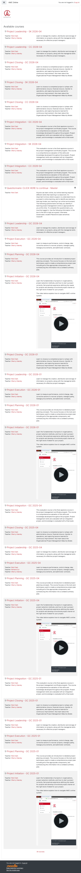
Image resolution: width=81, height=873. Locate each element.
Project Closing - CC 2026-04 (22, 102)
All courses (40, 852)
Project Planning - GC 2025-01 (23, 751)
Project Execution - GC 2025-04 (24, 563)
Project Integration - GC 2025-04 (24, 505)
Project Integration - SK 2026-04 (24, 144)
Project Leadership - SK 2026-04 (24, 31)
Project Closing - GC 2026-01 (22, 354)
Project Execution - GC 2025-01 (23, 736)
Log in (77, 2)
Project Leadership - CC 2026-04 (24, 47)
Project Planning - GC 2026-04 (23, 254)
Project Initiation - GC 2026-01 (23, 427)
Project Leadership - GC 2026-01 (24, 374)
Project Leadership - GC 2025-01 (24, 720)
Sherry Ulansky (16, 38)
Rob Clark (14, 36)
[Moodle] (11, 865)
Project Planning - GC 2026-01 (23, 405)
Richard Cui (15, 569)
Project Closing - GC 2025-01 (22, 700)
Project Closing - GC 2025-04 (22, 527)
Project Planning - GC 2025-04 (23, 578)
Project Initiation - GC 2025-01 (23, 773)
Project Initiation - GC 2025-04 (23, 600)
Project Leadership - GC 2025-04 (24, 547)
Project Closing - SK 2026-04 (22, 82)
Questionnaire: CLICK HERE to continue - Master (32, 188)
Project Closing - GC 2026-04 (22, 62)
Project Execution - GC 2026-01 (23, 390)
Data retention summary (14, 868)
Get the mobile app (13, 870)
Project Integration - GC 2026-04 (24, 122)
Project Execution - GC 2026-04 (24, 239)
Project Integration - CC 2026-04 (24, 166)
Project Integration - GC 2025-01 (24, 678)
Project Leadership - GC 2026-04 (24, 223)
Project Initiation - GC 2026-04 (23, 276)
